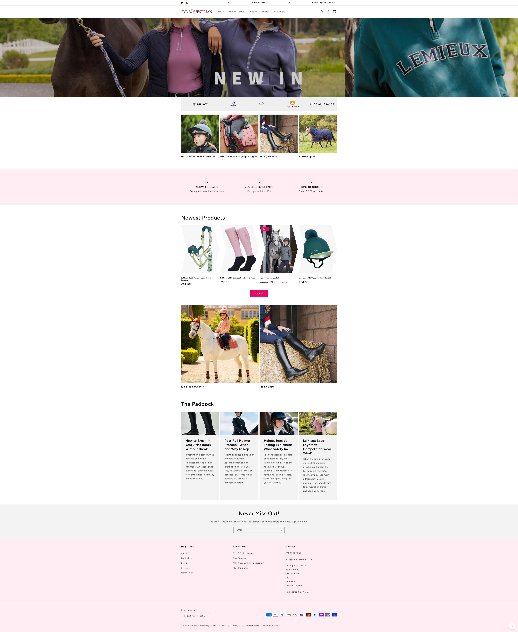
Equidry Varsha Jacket (269, 278)
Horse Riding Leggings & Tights (238, 156)
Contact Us (186, 558)
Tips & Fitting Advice (243, 553)
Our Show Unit (240, 568)
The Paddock (239, 558)
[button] (231, 12)
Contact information (270, 626)
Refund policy (224, 626)
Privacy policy (237, 626)
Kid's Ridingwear (191, 386)
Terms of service (252, 626)
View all (259, 293)
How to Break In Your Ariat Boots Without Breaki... (198, 445)
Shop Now (259, 81)
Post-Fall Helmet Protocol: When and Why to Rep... (238, 445)
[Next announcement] (289, 2)
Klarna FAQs (187, 573)
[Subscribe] (281, 530)
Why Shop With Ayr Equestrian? (248, 563)
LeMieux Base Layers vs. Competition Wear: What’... (317, 447)
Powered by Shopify (208, 626)
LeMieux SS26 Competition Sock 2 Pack (237, 278)
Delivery (185, 563)
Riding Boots (267, 156)
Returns (185, 568)
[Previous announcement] (229, 2)
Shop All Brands (322, 104)
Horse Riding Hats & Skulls (196, 156)
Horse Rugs (305, 156)
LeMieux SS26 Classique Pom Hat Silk (315, 278)
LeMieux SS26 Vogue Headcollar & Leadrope (196, 279)
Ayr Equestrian (193, 626)
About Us (185, 553)
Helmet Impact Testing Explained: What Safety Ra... (278, 445)
